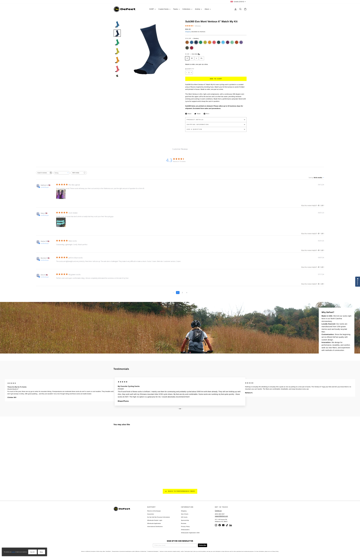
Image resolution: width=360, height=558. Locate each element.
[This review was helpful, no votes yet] (318, 250)
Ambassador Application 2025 (190, 532)
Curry (236, 42)
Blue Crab (223, 42)
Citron (205, 42)
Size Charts (184, 514)
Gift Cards (184, 517)
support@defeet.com (221, 516)
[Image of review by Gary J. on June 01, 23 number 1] (61, 222)
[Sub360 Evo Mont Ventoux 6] (115, 471)
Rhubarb (192, 48)
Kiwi (200, 42)
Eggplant (241, 42)
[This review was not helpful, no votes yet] (322, 205)
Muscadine (228, 42)
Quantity (189, 69)
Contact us (218, 510)
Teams (175, 9)
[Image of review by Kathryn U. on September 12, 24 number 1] (61, 194)
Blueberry (196, 42)
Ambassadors (185, 529)
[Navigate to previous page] (173, 292)
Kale (218, 42)
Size (191, 54)
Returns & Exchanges (154, 511)
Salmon (214, 42)
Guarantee (150, 514)
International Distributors (155, 526)
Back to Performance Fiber (181, 491)
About (207, 9)
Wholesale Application (154, 523)
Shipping (188, 31)
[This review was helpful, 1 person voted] (318, 234)
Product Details (195, 119)
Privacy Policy (185, 526)
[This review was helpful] (318, 205)
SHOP (151, 9)
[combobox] (61, 172)
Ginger (187, 42)
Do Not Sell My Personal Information (158, 517)
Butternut (210, 42)
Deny (41, 552)
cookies (13, 551)
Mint (232, 42)
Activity (198, 9)
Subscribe (202, 545)
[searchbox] (42, 172)
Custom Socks (163, 9)
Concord (192, 42)
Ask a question (194, 129)
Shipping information (198, 124)
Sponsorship (185, 520)
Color (192, 38)
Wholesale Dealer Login (154, 520)
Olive (187, 48)
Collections (186, 9)
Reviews (183, 523)
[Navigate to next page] (187, 292)
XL (201, 58)
